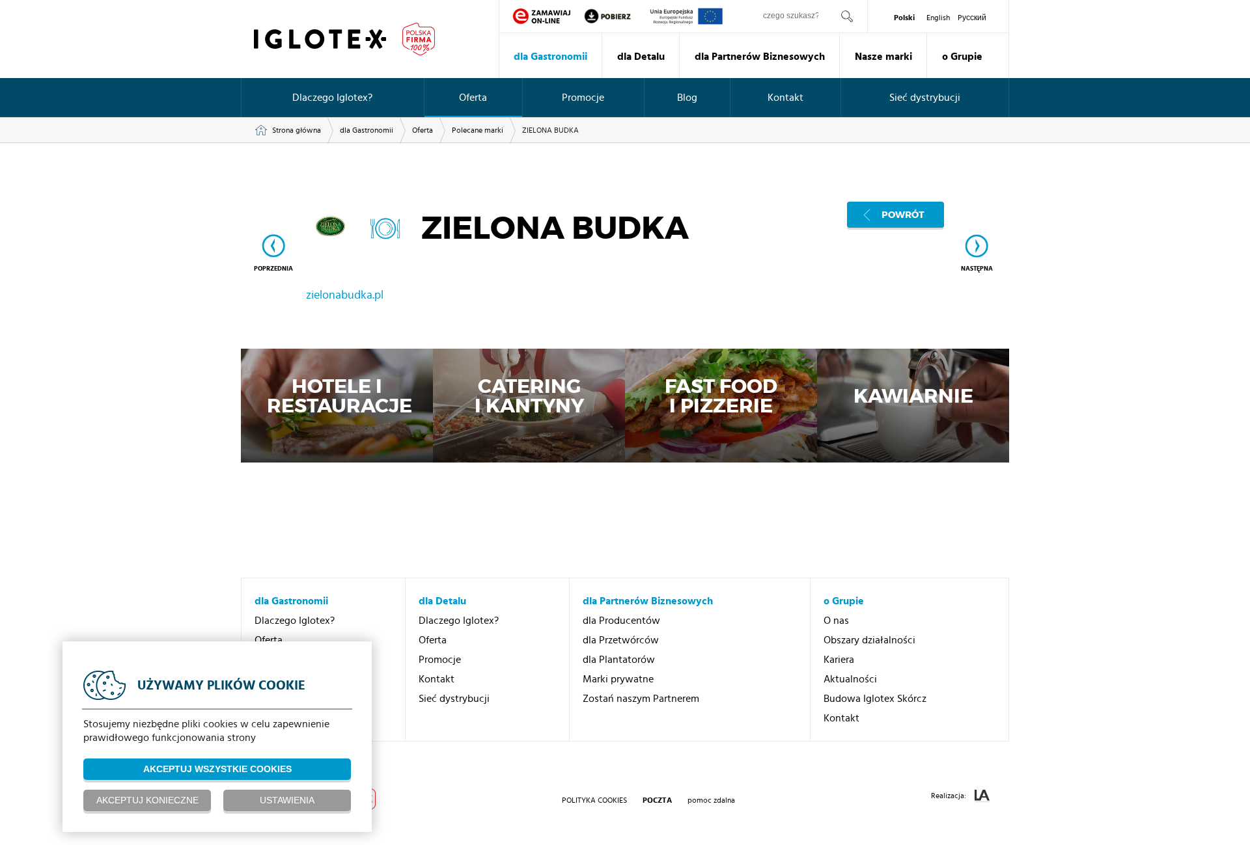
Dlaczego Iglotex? (332, 97)
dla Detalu (641, 56)
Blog (687, 97)
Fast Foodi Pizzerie (721, 397)
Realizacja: (949, 795)
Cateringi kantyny (529, 397)
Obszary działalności (869, 640)
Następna (977, 268)
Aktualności (850, 679)
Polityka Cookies (594, 800)
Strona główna (296, 130)
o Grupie (962, 56)
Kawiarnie (913, 397)
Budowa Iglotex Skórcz (875, 698)
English (938, 17)
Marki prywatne (618, 679)
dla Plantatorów (619, 659)
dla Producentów (621, 620)
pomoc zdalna (711, 800)
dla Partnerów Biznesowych (760, 56)
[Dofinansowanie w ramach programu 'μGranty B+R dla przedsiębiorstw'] (686, 16)
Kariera (839, 659)
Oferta (473, 97)
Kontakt (785, 97)
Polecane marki (477, 130)
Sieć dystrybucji (924, 97)
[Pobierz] (616, 16)
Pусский (972, 17)
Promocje (583, 97)
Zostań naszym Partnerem (641, 698)
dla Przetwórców (621, 640)
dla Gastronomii (550, 56)
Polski (904, 17)
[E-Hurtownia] (541, 16)
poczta (657, 800)
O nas (836, 620)
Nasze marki (883, 56)
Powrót (903, 215)
